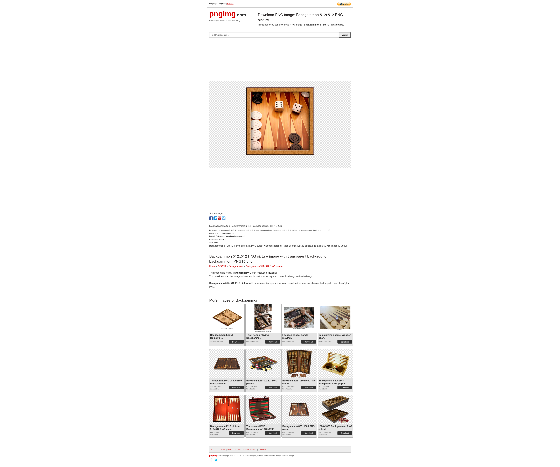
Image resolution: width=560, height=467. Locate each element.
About (213, 449)
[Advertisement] (280, 60)
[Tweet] (223, 218)
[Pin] (219, 218)
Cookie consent (250, 449)
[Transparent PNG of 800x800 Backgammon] (227, 364)
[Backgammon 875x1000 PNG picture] (299, 409)
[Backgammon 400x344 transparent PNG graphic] (335, 363)
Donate (237, 449)
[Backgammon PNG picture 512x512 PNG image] (227, 409)
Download (236, 341)
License (222, 449)
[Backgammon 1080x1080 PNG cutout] (299, 364)
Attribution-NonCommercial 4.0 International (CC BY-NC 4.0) (250, 226)
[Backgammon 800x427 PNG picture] (263, 364)
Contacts (262, 449)
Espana (230, 3)
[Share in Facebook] (211, 218)
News (229, 449)
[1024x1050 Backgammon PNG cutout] (335, 409)
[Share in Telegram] (215, 218)
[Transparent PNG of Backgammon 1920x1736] (263, 409)
